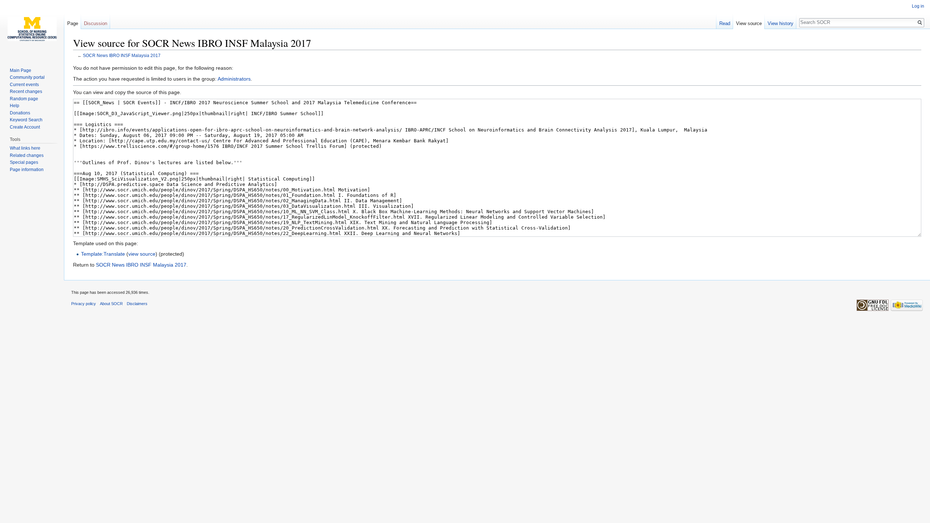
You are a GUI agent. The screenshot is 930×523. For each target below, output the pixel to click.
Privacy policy (83, 303)
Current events (24, 84)
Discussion (95, 23)
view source (141, 254)
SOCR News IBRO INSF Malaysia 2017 (122, 55)
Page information (27, 169)
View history (780, 23)
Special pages (24, 162)
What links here (25, 148)
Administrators (234, 79)
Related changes (27, 155)
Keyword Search (26, 119)
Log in (918, 6)
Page (72, 23)
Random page (24, 98)
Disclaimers (137, 303)
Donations (20, 112)
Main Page (20, 70)
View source (749, 23)
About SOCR (111, 303)
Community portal (27, 77)
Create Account (25, 127)
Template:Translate (103, 254)
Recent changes (26, 91)
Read (724, 23)
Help (14, 105)
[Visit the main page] (32, 29)
